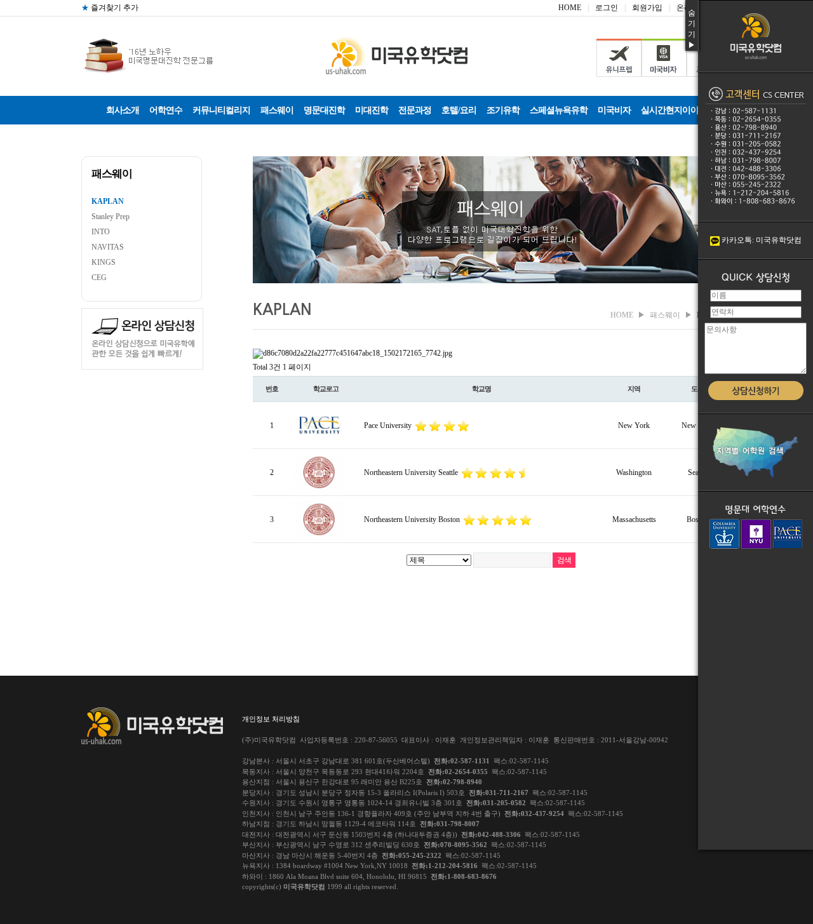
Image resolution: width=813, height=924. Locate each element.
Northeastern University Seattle (412, 472)
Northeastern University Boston (413, 519)
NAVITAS (107, 247)
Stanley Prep (110, 216)
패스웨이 (276, 110)
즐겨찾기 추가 (109, 7)
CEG (99, 277)
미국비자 (614, 110)
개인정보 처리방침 (271, 719)
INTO (100, 231)
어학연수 (165, 110)
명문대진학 (324, 110)
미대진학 (371, 110)
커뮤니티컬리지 (221, 110)
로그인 (606, 7)
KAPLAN (107, 201)
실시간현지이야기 (674, 110)
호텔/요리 (458, 110)
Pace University (388, 425)
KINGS (103, 262)
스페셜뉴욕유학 (559, 110)
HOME (569, 7)
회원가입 (647, 7)
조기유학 (503, 110)
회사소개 (122, 110)
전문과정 (414, 110)
